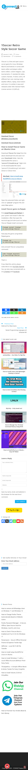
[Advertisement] (14, 25)
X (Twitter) (7, 272)
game (5, 317)
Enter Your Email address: (10, 561)
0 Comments (17, 56)
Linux (17, 54)
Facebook (16, 272)
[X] (14, 310)
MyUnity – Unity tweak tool (14, 408)
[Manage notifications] (24, 767)
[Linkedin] (22, 310)
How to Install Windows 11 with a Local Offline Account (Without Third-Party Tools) (13, 660)
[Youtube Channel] (18, 521)
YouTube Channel (18, 267)
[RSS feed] (22, 521)
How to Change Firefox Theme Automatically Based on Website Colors (12, 616)
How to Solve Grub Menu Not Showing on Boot (14, 390)
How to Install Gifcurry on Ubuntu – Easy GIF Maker (14, 451)
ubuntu (12, 317)
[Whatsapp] (14, 313)
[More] (22, 313)
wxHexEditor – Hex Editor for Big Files (14, 355)
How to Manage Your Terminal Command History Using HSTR (14, 425)
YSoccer (16, 317)
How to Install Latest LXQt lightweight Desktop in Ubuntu (14, 372)
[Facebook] (6, 310)
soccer (8, 317)
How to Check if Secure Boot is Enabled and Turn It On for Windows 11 (13, 634)
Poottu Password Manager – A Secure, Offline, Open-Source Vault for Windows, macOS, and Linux (13, 625)
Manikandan (7, 56)
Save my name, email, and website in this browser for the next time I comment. (13, 494)
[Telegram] (6, 313)
